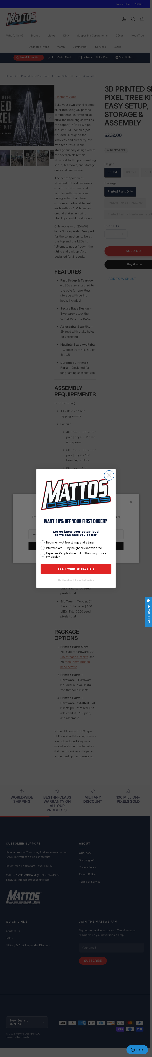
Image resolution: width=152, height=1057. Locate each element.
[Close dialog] (109, 475)
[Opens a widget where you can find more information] (137, 1050)
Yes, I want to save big (76, 568)
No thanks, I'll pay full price (76, 580)
